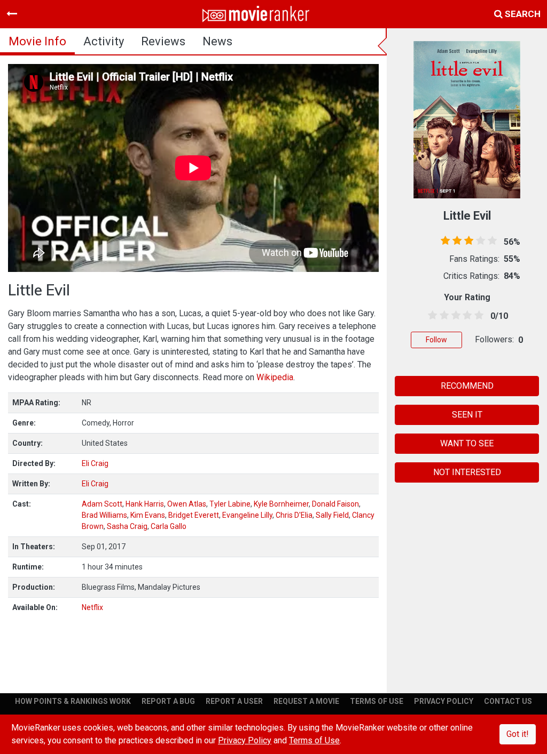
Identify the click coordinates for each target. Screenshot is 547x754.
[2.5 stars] (454, 315)
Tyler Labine (230, 504)
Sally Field (332, 515)
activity (103, 41)
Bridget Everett (193, 515)
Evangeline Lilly (247, 515)
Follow (436, 339)
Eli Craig (95, 463)
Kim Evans (147, 515)
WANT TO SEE (467, 443)
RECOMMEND (467, 386)
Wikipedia (274, 377)
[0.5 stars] (430, 315)
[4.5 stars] (477, 315)
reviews (163, 41)
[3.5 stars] (465, 315)
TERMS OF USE (376, 701)
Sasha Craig (127, 526)
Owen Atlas (186, 504)
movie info (37, 41)
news (217, 41)
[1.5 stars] (442, 315)
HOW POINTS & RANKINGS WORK (73, 701)
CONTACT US (508, 701)
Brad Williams (104, 515)
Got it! (517, 734)
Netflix (92, 607)
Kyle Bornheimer (281, 504)
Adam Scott (102, 504)
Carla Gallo (168, 526)
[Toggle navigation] (12, 13)
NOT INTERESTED (467, 472)
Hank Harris (145, 504)
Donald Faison (335, 504)
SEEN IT (467, 415)
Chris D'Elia (294, 515)
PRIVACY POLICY (443, 701)
